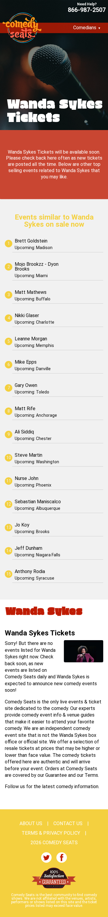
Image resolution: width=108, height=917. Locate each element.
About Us (31, 823)
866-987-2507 (87, 9)
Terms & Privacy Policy (51, 833)
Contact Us (67, 823)
